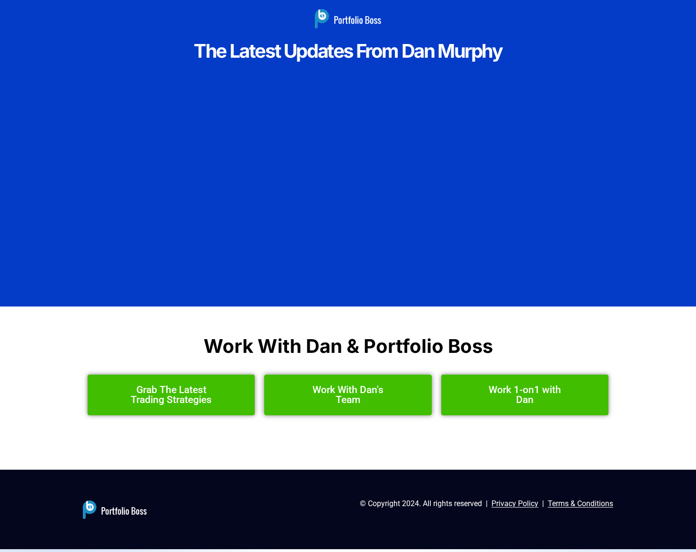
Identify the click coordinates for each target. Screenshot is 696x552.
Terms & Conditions (580, 503)
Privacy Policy (514, 503)
